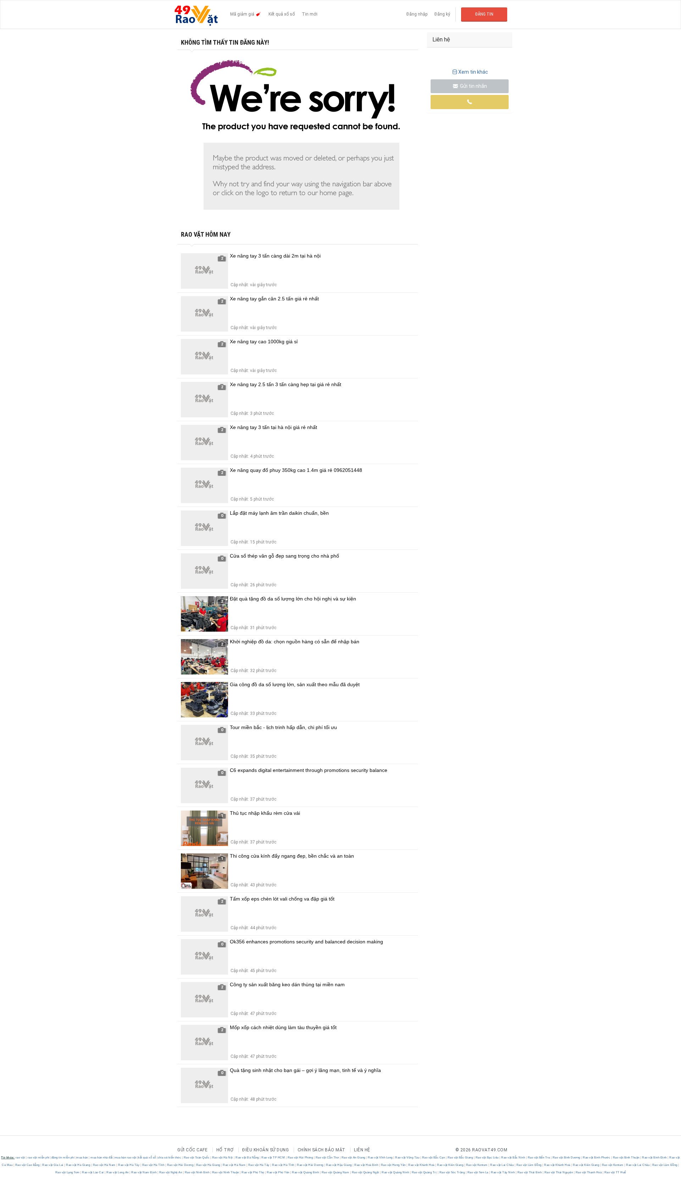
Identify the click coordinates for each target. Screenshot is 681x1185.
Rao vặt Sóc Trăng (452, 1172)
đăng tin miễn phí (63, 1157)
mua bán (82, 1157)
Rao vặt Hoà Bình (366, 1165)
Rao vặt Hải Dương (180, 1165)
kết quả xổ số (147, 1157)
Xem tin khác (473, 72)
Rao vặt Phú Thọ (253, 1172)
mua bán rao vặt (126, 1157)
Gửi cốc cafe (192, 1149)
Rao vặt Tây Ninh (503, 1172)
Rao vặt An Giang (353, 1157)
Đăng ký (442, 14)
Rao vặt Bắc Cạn (433, 1157)
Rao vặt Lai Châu (502, 1165)
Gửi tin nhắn (473, 86)
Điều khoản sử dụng (265, 1149)
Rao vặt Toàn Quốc (196, 1157)
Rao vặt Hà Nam (104, 1165)
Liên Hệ (362, 1149)
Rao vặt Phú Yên (278, 1172)
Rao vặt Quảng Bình (305, 1172)
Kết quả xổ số (281, 14)
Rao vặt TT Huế (614, 1172)
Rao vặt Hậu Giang (339, 1165)
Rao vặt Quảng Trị (424, 1172)
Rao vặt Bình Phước (596, 1157)
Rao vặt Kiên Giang (450, 1165)
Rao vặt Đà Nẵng (247, 1157)
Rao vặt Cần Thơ (327, 1157)
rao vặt (20, 1157)
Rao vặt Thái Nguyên (558, 1172)
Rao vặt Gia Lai (53, 1165)
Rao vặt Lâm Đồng (528, 1165)
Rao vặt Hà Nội (222, 1157)
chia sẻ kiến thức (169, 1157)
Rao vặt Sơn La (477, 1172)
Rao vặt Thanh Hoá (589, 1172)
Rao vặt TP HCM (273, 1157)
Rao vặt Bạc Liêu (487, 1157)
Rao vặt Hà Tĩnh (153, 1165)
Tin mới (309, 14)
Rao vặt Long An (118, 1172)
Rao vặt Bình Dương (566, 1157)
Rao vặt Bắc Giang (460, 1157)
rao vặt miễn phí (39, 1157)
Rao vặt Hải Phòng (300, 1157)
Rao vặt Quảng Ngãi (365, 1172)
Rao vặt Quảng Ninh (395, 1172)
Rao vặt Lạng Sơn (68, 1172)
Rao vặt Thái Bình (529, 1172)
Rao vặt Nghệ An (170, 1172)
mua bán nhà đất (101, 1157)
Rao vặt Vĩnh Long (380, 1157)
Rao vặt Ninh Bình (197, 1172)
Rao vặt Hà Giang (78, 1165)
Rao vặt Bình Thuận (626, 1157)
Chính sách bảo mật (321, 1149)
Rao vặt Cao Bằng (27, 1165)
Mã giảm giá (242, 14)
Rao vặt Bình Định (654, 1157)
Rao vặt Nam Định (144, 1172)
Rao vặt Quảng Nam (335, 1172)
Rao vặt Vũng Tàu (407, 1157)
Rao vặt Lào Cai (93, 1172)
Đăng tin (484, 14)
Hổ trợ (225, 1149)
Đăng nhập (416, 14)
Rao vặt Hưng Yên (393, 1165)
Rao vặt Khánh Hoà (422, 1165)
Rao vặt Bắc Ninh (513, 1157)
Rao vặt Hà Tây (128, 1165)
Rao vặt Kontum (476, 1165)
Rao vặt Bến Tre (539, 1157)
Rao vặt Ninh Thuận (225, 1172)
